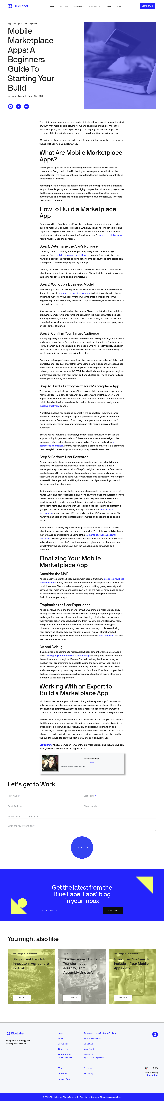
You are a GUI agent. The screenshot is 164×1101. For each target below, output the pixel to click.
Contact (62, 1073)
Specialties (78, 6)
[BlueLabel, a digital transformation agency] (18, 6)
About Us (63, 1049)
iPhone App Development (65, 1056)
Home (60, 1033)
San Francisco (92, 1038)
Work (52, 6)
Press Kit (64, 1079)
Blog (119, 6)
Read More (22, 998)
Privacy (88, 1073)
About (109, 6)
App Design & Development (22, 24)
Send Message (82, 847)
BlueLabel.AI (95, 6)
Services (64, 6)
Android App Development (94, 1056)
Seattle (88, 1044)
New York (89, 1049)
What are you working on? (21, 826)
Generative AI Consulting (100, 1033)
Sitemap (88, 1068)
